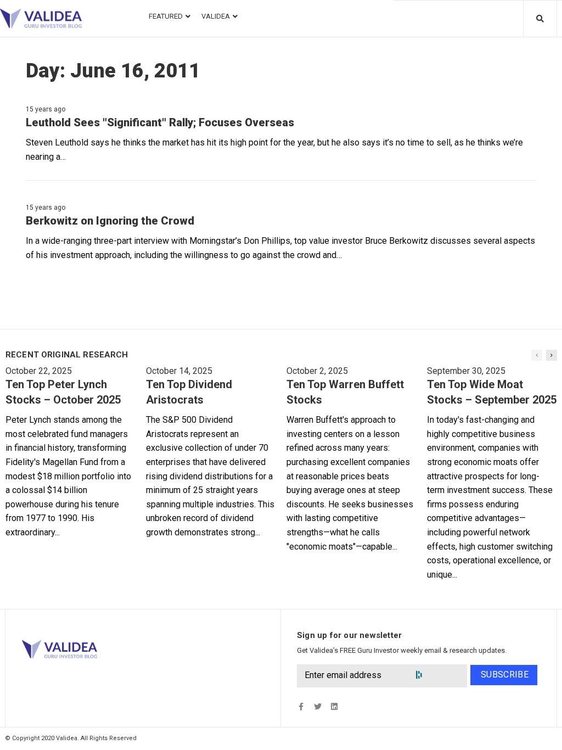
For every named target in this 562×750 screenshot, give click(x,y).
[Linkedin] (334, 707)
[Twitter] (317, 707)
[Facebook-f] (301, 707)
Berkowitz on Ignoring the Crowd (110, 220)
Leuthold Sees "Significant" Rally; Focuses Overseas (160, 122)
